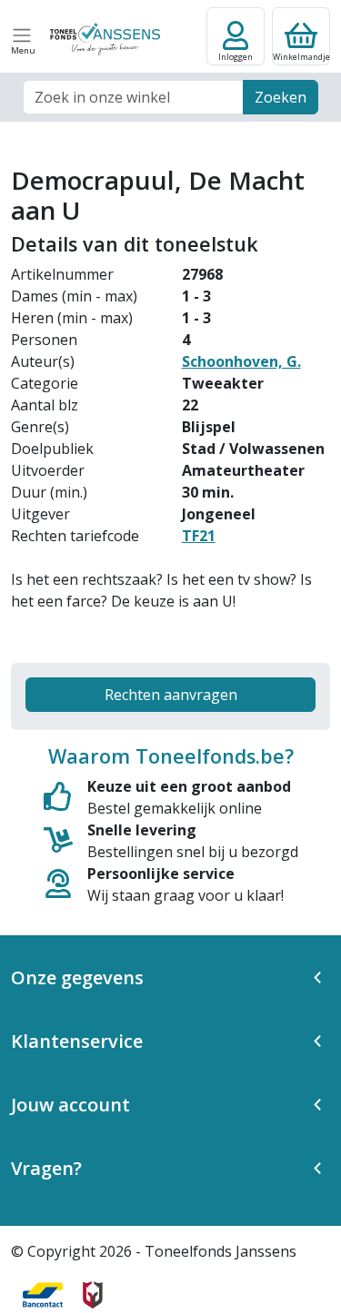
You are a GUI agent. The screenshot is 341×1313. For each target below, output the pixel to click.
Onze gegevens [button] (77, 977)
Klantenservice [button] (77, 1041)
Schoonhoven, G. (241, 361)
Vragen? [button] (46, 1168)
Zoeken (280, 97)
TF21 (199, 536)
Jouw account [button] (70, 1104)
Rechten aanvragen (171, 695)
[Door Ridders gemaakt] (93, 1294)
